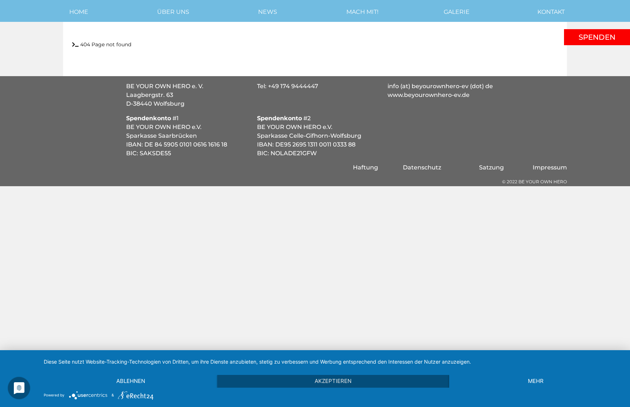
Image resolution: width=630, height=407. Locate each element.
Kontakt (551, 11)
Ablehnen (130, 380)
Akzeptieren (333, 380)
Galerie (457, 11)
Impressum (550, 167)
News (267, 11)
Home (78, 11)
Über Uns (173, 11)
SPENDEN (597, 37)
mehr (536, 380)
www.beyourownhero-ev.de (429, 94)
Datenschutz (422, 167)
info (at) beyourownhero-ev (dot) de (440, 86)
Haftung (365, 167)
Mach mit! (362, 11)
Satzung (491, 167)
